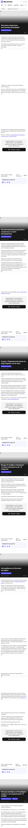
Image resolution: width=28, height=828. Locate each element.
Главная (3, 9)
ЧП (5, 5)
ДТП (2, 5)
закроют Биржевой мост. (13, 399)
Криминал (16, 5)
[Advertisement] (14, 161)
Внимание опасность (13, 9)
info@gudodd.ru (22, 697)
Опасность (22, 5)
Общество (10, 5)
